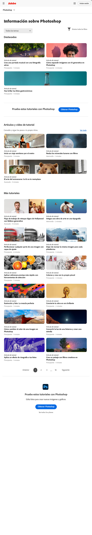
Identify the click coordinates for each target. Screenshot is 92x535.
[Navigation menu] (3, 3)
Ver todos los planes (46, 412)
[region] (24, 56)
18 (56, 370)
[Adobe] (12, 3)
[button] (75, 3)
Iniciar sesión (84, 3)
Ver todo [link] (83, 130)
